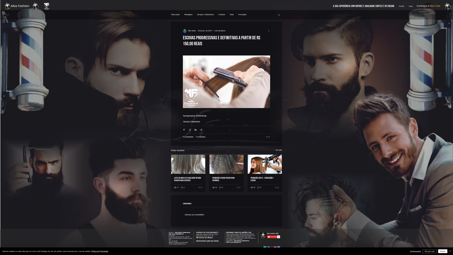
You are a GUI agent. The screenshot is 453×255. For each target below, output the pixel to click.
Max (14, 6)
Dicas (232, 14)
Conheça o (423, 6)
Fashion (23, 6)
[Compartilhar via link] (201, 130)
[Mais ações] (268, 31)
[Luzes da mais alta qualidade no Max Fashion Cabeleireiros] (188, 164)
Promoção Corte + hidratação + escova (262, 179)
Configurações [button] (415, 251)
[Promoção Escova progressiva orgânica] (227, 164)
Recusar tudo (430, 251)
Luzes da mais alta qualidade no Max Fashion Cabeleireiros (187, 179)
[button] (279, 15)
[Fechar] (450, 251)
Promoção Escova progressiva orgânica (223, 179)
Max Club (435, 6)
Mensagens (188, 14)
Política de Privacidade (99, 251)
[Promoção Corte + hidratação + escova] (265, 164)
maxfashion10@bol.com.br (179, 244)
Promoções (242, 14)
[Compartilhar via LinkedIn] (195, 130)
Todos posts (175, 14)
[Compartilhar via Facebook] (184, 130)
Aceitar (442, 251)
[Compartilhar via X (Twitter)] (190, 130)
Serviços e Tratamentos (205, 14)
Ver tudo (279, 150)
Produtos (221, 14)
